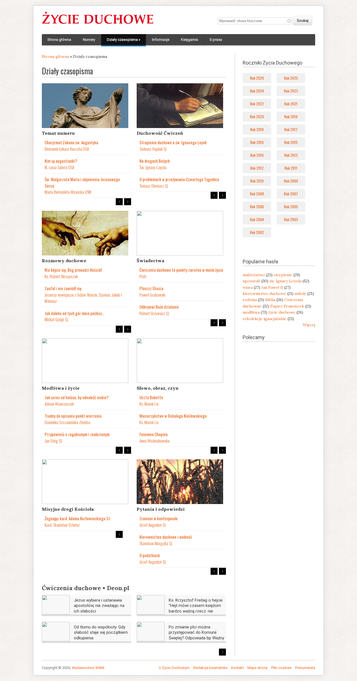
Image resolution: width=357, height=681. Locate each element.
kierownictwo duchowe (264, 293)
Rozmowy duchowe (64, 260)
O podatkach (149, 555)
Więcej (309, 324)
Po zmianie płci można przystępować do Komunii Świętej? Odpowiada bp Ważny (196, 632)
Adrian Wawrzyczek (59, 404)
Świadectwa (150, 260)
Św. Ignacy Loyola (153, 167)
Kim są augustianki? (61, 161)
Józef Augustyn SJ (152, 525)
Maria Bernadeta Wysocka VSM (68, 192)
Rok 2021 (291, 104)
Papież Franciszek (287, 306)
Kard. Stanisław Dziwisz (62, 525)
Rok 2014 (257, 155)
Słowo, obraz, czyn (157, 388)
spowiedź (251, 280)
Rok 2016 (257, 142)
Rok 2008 (257, 194)
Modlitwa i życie (60, 388)
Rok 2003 (291, 219)
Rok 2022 (257, 104)
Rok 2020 (257, 116)
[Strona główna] (97, 24)
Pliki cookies (281, 668)
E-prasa (216, 39)
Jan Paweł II (272, 287)
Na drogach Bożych (154, 161)
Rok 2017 (291, 129)
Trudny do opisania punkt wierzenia (73, 416)
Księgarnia (189, 39)
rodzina (250, 299)
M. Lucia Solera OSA (59, 167)
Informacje (160, 39)
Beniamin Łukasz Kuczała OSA (67, 149)
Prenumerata (305, 668)
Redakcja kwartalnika (210, 668)
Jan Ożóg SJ (53, 441)
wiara (248, 287)
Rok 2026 (257, 78)
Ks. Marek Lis (148, 404)
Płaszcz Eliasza (151, 288)
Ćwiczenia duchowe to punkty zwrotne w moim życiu (181, 270)
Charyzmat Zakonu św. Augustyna (71, 142)
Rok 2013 (291, 155)
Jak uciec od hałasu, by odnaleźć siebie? (77, 397)
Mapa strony (257, 668)
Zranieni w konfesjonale (158, 518)
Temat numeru (58, 133)
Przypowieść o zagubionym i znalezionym (77, 434)
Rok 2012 (257, 168)
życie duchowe (281, 312)
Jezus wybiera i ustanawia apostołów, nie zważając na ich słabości (99, 606)
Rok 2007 (291, 194)
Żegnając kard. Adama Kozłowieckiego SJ (77, 518)
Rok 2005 (291, 206)
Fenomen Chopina (153, 434)
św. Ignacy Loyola (285, 280)
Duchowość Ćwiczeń (160, 133)
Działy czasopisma (123, 39)
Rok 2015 (291, 142)
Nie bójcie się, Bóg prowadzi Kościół (73, 270)
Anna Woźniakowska (154, 441)
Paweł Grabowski (152, 295)
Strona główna (59, 39)
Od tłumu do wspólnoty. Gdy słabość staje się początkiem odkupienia (101, 632)
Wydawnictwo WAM (88, 668)
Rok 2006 (257, 206)
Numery (89, 39)
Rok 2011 (290, 168)
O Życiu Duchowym (174, 668)
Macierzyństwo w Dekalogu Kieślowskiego (173, 416)
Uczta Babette (151, 397)
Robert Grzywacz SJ (154, 313)
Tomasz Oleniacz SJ (153, 186)
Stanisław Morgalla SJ (155, 543)
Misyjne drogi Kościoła (68, 509)
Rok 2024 (257, 91)
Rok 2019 (291, 116)
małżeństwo (254, 274)
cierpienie (283, 274)
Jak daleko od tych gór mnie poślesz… (75, 313)
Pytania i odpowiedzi (161, 509)
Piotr (142, 276)
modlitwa (251, 312)
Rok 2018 (257, 129)
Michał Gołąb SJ (56, 319)
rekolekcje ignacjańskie (264, 318)
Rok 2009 (291, 181)
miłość (300, 293)
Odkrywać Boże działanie (159, 307)
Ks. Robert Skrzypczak (61, 276)
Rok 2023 (291, 91)
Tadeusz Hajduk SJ (153, 149)
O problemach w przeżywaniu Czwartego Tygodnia (179, 179)
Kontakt (237, 668)
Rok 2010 (257, 181)
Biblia (270, 299)
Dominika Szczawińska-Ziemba (67, 422)
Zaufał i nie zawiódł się (63, 288)
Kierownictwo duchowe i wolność (165, 537)
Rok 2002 (257, 232)
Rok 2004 (257, 219)
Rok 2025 (291, 78)
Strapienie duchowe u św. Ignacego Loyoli (173, 142)
